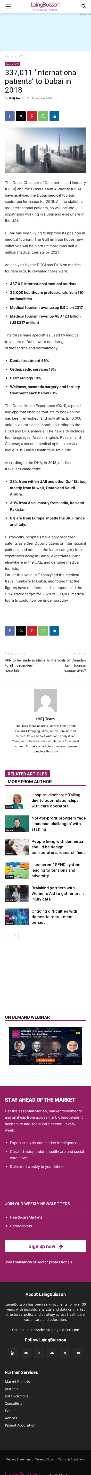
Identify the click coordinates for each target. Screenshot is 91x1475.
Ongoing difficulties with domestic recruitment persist (54, 917)
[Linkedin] (54, 116)
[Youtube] (78, 1353)
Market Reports (17, 1381)
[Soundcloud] (52, 1353)
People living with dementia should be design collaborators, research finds (59, 847)
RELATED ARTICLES (27, 773)
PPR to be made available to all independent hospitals (25, 665)
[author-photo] (45, 712)
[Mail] (26, 1353)
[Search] (84, 6)
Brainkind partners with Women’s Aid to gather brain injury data (58, 893)
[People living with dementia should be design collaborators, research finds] (17, 847)
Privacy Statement (18, 1459)
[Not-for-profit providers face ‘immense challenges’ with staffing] (17, 823)
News (9, 806)
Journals (11, 1389)
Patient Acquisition (20, 1425)
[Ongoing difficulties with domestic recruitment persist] (17, 917)
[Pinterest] (32, 116)
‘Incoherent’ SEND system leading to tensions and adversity (56, 870)
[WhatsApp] (43, 116)
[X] (21, 116)
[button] (8, 6)
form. (55, 751)
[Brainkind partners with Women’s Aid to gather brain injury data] (17, 893)
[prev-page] (8, 935)
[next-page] (16, 935)
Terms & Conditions (71, 1459)
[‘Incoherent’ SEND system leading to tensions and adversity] (17, 870)
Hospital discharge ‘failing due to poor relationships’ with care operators (56, 800)
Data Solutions (16, 1396)
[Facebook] (10, 116)
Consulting (13, 1403)
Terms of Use (44, 1459)
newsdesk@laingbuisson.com (55, 1329)
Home (9, 56)
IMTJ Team (16, 98)
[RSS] (39, 1353)
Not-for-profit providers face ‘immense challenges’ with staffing (59, 824)
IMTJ (21, 56)
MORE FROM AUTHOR (30, 781)
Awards (11, 1418)
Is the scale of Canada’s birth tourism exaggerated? (66, 665)
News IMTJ (12, 64)
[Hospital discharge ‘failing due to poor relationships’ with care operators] (17, 800)
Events (10, 1410)
